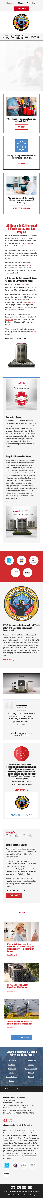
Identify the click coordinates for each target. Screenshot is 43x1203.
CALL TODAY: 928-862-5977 (15, 338)
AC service (24, 285)
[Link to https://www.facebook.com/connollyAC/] (5, 1120)
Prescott (31, 1073)
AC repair (28, 243)
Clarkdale (11, 1065)
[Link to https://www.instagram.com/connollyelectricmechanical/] (10, 1120)
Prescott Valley (11, 1077)
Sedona (11, 1081)
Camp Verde (12, 1061)
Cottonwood (12, 1069)
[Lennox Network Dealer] (11, 3)
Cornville (31, 1065)
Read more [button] (21, 724)
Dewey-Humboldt (31, 1069)
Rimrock (31, 1077)
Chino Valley (31, 1061)
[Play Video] (21, 683)
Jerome (11, 1073)
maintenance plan (28, 302)
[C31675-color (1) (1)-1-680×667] (21, 14)
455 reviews (25, 735)
